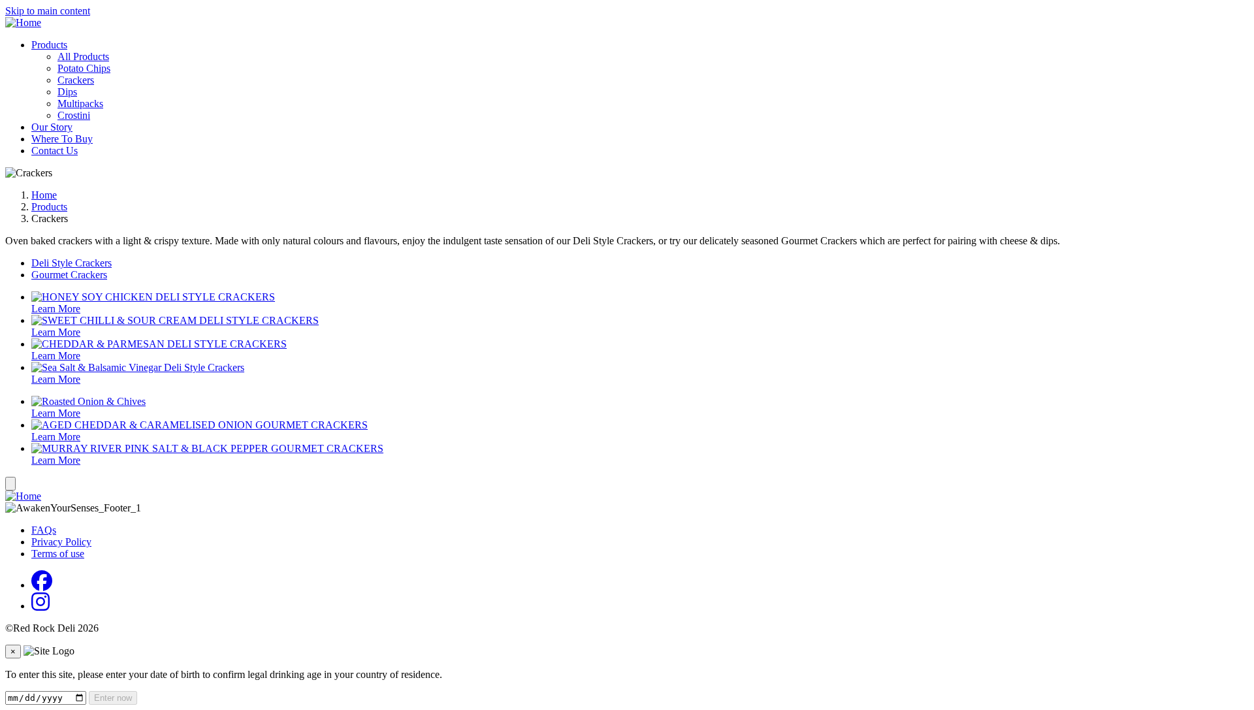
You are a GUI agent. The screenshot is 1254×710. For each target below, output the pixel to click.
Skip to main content (47, 10)
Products (49, 44)
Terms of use (57, 553)
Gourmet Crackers (69, 274)
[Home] (23, 22)
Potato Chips (83, 68)
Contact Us (54, 150)
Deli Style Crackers (71, 262)
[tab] (640, 263)
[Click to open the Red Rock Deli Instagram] (40, 605)
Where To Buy (62, 138)
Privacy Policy (61, 541)
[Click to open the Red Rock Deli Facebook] (41, 584)
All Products (83, 56)
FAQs (43, 530)
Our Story (51, 127)
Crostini (73, 115)
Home (44, 195)
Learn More (55, 308)
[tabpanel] (627, 338)
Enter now (113, 698)
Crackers (75, 80)
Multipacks (80, 103)
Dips (67, 91)
